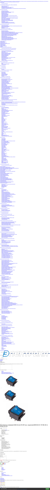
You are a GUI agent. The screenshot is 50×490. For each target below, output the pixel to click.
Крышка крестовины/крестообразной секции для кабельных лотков (9, 263)
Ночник (2, 191)
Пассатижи (3, 125)
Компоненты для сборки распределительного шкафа (8, 222)
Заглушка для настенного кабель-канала (6, 248)
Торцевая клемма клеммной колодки (6, 279)
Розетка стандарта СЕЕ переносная (6, 313)
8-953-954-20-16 (2, 350)
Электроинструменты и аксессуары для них (5, 77)
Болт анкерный (3, 140)
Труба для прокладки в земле (5, 229)
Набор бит (3, 118)
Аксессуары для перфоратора (5, 107)
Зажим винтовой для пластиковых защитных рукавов (8, 217)
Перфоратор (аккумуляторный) (5, 90)
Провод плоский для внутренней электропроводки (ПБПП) (7, 167)
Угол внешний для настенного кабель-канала (7, 255)
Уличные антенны (2, 41)
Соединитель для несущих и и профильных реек (7, 274)
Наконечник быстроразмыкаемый (5, 301)
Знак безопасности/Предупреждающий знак (7, 324)
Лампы (41, 1)
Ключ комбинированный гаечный (6, 113)
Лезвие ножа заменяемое (4, 116)
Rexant (6, 429)
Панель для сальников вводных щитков (6, 235)
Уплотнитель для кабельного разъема (6, 210)
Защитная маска (3, 184)
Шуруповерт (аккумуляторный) (5, 98)
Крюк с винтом (3, 154)
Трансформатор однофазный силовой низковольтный (8, 22)
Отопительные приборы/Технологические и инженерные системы (8, 49)
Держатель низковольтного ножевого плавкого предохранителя (9, 34)
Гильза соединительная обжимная (5, 297)
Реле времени (3, 315)
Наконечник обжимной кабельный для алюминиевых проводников (9, 303)
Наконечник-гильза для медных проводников (7, 305)
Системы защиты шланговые (3, 216)
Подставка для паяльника (5, 74)
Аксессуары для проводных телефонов (6, 321)
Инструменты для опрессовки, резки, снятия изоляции (6, 100)
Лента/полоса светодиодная (5, 190)
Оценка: (1, 460)
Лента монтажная (4, 155)
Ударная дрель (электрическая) (5, 96)
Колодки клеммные (2, 275)
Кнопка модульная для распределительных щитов (7, 35)
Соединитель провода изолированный (6, 293)
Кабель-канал (3, 249)
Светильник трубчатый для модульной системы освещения (8, 201)
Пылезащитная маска (4, 186)
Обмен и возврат (4, 348)
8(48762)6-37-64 (6, 350)
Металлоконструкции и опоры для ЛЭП (6, 286)
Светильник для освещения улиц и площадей (7, 195)
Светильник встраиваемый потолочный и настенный (8, 193)
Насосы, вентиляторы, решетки (4, 61)
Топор (2, 132)
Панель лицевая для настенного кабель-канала (7, 251)
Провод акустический (2, 169)
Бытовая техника (31, 1)
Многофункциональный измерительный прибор (7, 37)
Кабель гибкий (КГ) (2, 170)
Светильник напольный (4, 197)
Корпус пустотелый (4, 233)
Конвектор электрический (5, 52)
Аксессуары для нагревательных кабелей (6, 50)
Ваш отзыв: (1, 456)
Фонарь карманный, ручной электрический (7, 202)
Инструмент (34, 1)
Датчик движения (4, 339)
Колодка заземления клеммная (5, 276)
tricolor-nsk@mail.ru (2, 479)
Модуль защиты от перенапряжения (6, 18)
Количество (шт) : (2, 435)
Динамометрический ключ (5, 109)
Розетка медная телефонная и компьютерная (7, 331)
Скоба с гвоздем (3, 292)
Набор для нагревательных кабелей (6, 54)
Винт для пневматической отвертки (6, 142)
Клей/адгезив (3, 152)
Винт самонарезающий (4, 144)
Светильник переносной (4, 199)
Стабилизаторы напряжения (5, 21)
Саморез (3, 157)
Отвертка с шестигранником (5, 124)
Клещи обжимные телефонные (5, 111)
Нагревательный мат (4, 56)
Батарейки (1, 46)
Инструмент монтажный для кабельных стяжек (7, 110)
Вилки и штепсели (4, 337)
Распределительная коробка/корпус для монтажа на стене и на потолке (10, 246)
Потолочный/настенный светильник (6, 192)
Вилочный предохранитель (5, 30)
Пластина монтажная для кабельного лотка (7, 269)
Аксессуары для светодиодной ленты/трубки (7, 205)
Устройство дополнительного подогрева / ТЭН (7, 60)
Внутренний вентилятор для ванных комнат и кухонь (8, 62)
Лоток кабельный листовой (5, 265)
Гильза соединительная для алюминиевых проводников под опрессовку (10, 296)
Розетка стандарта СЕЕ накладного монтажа (7, 312)
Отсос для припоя (4, 73)
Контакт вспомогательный (5, 16)
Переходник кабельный (4, 329)
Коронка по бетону (4, 84)
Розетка (2, 344)
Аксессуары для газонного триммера (6, 78)
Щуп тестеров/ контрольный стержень (6, 28)
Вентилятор (3, 69)
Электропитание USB (4, 346)
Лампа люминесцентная (3, 180)
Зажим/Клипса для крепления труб (6, 290)
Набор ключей (3, 119)
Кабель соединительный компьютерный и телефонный (8, 327)
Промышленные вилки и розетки (4, 309)
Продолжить (2, 464)
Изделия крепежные (2, 137)
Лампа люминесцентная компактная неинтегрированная (6, 181)
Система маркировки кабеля (5, 306)
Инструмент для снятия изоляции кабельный (7, 102)
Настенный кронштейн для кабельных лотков (7, 267)
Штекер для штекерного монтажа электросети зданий (8, 215)
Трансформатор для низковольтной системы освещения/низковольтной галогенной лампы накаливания (14, 8)
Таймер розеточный (4, 345)
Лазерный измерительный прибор (6, 115)
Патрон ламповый (4, 206)
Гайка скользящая (4, 146)
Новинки (3, 468)
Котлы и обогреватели (2, 65)
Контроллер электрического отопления (6, 53)
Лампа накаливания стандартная (4, 177)
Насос (2, 63)
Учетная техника (2, 2)
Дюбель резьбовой (4, 149)
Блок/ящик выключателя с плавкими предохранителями (8, 240)
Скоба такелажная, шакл (4, 159)
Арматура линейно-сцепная (5, 285)
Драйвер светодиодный (4, 6)
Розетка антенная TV (2, 42)
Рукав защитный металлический (5, 218)
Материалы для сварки (4, 85)
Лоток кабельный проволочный (5, 266)
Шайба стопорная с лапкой (5, 162)
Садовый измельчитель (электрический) (6, 93)
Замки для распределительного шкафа (6, 241)
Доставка (3, 473)
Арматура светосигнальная (5, 10)
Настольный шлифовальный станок (6, 88)
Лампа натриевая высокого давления (4, 173)
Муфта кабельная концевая (5, 300)
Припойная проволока (4, 75)
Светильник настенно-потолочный (6, 198)
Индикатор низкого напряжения (5, 26)
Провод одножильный (2, 166)
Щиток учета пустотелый (5, 237)
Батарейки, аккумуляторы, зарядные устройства (23, 1)
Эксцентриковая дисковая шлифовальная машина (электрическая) (9, 99)
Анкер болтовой (3, 138)
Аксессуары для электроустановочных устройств (7, 336)
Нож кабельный (3, 103)
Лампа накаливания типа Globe (4, 174)
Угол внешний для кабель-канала (5, 254)
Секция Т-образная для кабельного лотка (6, 272)
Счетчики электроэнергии (5, 3)
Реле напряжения (4, 318)
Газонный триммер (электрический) (6, 81)
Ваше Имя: (1, 455)
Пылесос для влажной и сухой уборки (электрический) (8, 92)
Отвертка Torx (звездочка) (5, 123)
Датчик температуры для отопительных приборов (7, 51)
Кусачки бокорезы (4, 114)
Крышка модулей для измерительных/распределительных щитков (9, 234)
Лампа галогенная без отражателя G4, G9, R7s (5, 182)
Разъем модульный (4, 330)
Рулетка (2, 128)
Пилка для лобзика (4, 91)
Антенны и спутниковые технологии (13, 1)
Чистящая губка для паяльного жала (6, 76)
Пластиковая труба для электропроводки (6, 227)
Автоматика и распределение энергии (4, 1)
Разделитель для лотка (4, 270)
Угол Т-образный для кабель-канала (6, 257)
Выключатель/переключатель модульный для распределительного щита (10, 33)
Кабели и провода (38, 1)
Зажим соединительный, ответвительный (6, 298)
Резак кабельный (4, 104)
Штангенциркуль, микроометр (5, 135)
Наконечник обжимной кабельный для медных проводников (9, 304)
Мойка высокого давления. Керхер (6, 87)
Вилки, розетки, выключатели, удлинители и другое (6, 335)
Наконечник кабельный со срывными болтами (7, 302)
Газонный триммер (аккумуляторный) (6, 80)
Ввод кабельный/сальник (4, 209)
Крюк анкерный (3, 153)
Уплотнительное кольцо (4, 219)
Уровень (3, 133)
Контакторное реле (4, 17)
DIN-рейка (3, 239)
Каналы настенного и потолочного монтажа (5, 247)
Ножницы (3, 121)
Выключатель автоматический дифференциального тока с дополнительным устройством (12, 32)
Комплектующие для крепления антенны (5, 43)
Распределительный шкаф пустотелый (6, 223)
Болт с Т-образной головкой (5, 141)
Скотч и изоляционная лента (5, 307)
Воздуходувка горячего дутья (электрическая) (7, 79)
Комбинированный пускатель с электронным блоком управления (9, 15)
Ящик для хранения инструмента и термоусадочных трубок (9, 308)
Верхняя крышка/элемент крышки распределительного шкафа (9, 221)
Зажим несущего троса (4, 289)
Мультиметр (3, 27)
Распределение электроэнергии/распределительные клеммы (7, 238)
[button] (25, 471)
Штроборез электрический (5, 97)
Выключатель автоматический (5, 31)
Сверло (2, 94)
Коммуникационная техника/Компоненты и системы (6, 322)
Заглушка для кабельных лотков (5, 260)
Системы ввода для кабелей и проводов (5, 208)
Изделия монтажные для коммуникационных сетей (6, 325)
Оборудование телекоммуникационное (4, 320)
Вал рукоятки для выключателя (5, 11)
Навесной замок (3, 120)
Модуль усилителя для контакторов (6, 19)
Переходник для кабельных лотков (6, 268)
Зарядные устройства (2, 45)
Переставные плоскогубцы (5, 126)
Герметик (3, 148)
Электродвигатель (4, 64)
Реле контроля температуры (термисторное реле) (7, 20)
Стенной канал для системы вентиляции (6, 58)
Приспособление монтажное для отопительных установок (8, 57)
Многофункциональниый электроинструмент (7, 86)
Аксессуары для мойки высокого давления (7, 165)
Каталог (3, 467)
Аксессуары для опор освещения (5, 204)
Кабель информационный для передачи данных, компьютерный (7, 171)
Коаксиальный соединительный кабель (6, 328)
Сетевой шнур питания (3, 44)
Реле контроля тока (4, 317)
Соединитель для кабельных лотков (6, 273)
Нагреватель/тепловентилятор (5, 55)
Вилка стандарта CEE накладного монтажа (7, 311)
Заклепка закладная (4, 151)
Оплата (2, 347)
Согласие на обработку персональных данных (7, 475)
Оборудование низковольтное (3, 9)
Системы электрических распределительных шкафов (6, 220)
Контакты (3, 349)
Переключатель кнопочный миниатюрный (7, 342)
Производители (3, 469)
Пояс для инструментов (4, 127)
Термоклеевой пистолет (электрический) (6, 95)
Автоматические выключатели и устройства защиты (6, 29)
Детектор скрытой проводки (5, 25)
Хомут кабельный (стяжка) (5, 160)
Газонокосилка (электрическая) (5, 82)
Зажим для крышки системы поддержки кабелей (7, 261)
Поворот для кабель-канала (5, 252)
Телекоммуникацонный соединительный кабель (7, 333)
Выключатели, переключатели (5, 338)
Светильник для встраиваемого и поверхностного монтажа (8, 194)
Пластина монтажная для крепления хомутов (7, 291)
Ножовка (3, 122)
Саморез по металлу (4, 158)
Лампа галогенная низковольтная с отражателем (5, 178)
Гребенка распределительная (5, 14)
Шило (2, 134)
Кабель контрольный (2, 172)
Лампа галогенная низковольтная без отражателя (6, 179)
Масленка (3, 117)
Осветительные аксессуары (3, 203)
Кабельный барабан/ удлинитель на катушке (7, 83)
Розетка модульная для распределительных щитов (7, 39)
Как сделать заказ (4, 472)
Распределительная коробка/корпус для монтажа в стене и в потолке (10, 245)
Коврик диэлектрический (5, 185)
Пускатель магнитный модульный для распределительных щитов (9, 38)
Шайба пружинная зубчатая (5, 161)
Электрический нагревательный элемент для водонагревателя (9, 48)
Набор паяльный (4, 72)
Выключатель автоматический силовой (6, 12)
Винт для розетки (4, 143)
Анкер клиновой (4, 139)
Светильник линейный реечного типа (6, 196)
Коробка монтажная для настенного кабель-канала (7, 250)
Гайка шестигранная (4, 147)
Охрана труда (43, 1)
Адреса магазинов (2, 480)
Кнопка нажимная (4, 341)
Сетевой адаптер (4, 332)
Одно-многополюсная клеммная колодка (6, 278)
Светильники (1, 188)
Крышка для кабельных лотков (5, 262)
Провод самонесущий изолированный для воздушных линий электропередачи (9, 168)
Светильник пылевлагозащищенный (6, 200)
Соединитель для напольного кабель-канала (7, 253)
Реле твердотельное (4, 319)
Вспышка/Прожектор (4, 189)
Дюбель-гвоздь (3, 150)
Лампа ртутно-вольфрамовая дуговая (4, 175)
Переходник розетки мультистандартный (6, 343)
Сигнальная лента (4, 228)
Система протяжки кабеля (5, 129)
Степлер (3, 130)
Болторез (3, 108)
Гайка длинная (3, 145)
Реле (0, 314)
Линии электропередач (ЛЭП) (3, 283)
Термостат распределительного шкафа (6, 224)
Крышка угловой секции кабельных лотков (7, 264)
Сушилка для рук (4, 59)
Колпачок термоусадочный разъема (6, 299)
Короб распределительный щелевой (6, 282)
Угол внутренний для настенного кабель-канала (7, 256)
